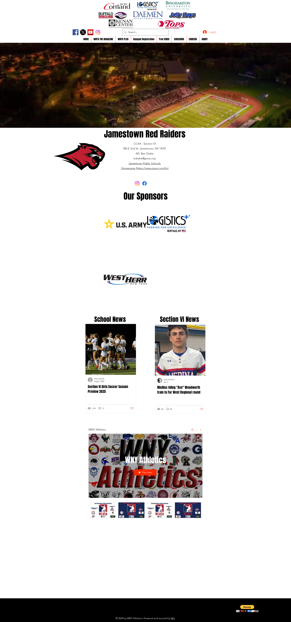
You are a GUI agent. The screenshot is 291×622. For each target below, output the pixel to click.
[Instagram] (98, 32)
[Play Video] (103, 510)
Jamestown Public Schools (145, 163)
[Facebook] (76, 32)
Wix (173, 618)
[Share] (192, 429)
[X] (83, 32)
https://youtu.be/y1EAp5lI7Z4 (138, 613)
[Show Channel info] (199, 429)
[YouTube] (90, 32)
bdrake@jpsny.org (145, 158)
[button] (247, 608)
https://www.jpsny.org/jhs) (153, 168)
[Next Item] (131, 349)
